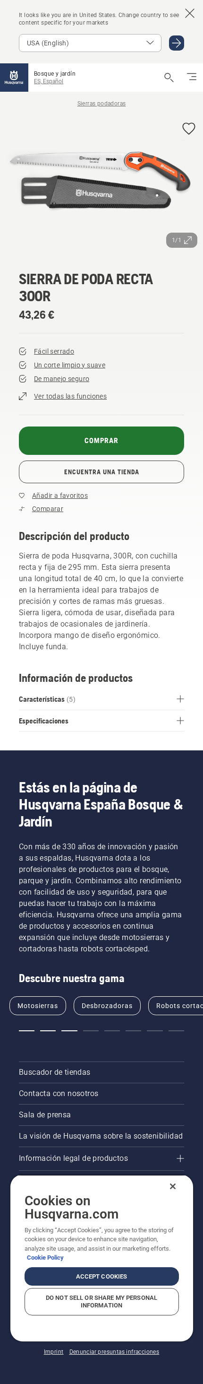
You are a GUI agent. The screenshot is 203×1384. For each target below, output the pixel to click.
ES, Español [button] (48, 81)
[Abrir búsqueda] (169, 77)
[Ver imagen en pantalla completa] (101, 183)
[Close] (173, 1186)
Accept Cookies (101, 1276)
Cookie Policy (45, 1257)
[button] (188, 129)
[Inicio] (14, 77)
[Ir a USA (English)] (176, 43)
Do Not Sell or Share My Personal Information (101, 1301)
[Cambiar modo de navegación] (191, 77)
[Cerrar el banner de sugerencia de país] (189, 13)
